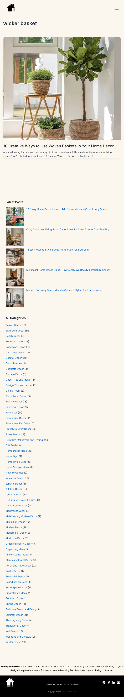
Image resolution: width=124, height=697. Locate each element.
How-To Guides (14, 472)
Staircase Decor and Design (21, 609)
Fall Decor (11, 412)
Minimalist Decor (15, 521)
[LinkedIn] (113, 682)
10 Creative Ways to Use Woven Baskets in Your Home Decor (58, 146)
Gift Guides (12, 445)
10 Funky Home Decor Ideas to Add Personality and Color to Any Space (66, 209)
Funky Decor (13, 434)
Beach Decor (13, 335)
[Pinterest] (104, 682)
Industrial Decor (15, 478)
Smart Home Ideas (16, 592)
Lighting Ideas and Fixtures (21, 500)
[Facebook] (108, 682)
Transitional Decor (16, 625)
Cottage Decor (14, 374)
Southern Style (14, 598)
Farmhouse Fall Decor (18, 423)
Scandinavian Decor (17, 581)
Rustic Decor (13, 571)
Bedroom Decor (15, 341)
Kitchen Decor (14, 489)
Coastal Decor (14, 357)
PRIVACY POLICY (63, 684)
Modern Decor (14, 527)
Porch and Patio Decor (18, 565)
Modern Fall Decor (16, 532)
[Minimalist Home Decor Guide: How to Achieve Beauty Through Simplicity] (15, 277)
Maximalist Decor (15, 510)
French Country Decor (18, 428)
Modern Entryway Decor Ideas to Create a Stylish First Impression (64, 290)
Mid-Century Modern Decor (21, 516)
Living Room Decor (16, 505)
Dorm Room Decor (16, 396)
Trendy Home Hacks (69, 692)
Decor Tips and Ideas (18, 379)
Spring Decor (13, 603)
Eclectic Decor (14, 401)
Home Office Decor (16, 461)
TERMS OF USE (50, 684)
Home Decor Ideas (16, 450)
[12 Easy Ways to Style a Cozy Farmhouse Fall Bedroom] (15, 257)
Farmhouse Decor (16, 418)
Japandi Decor (14, 483)
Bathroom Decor (15, 330)
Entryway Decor (15, 407)
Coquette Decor (15, 368)
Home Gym (12, 456)
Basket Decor (13, 325)
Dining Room (13, 390)
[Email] (118, 682)
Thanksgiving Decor (17, 620)
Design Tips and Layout (19, 385)
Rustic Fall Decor (15, 576)
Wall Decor (12, 631)
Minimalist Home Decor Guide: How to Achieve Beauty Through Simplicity (68, 269)
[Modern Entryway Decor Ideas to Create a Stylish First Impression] (15, 297)
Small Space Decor (16, 587)
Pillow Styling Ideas (17, 554)
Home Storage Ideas (17, 467)
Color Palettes (14, 363)
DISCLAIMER (75, 684)
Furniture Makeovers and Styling (24, 439)
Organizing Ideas (15, 549)
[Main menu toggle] (116, 8)
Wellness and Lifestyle (18, 636)
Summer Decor (14, 614)
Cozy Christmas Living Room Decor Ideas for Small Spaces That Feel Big (67, 229)
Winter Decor (13, 642)
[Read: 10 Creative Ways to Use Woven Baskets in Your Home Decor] (62, 88)
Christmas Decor (15, 352)
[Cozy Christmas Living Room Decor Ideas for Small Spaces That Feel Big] (15, 237)
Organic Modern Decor (19, 543)
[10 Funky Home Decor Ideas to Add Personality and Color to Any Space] (15, 216)
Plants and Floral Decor (19, 560)
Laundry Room (14, 494)
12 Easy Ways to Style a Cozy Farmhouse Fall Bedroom (57, 249)
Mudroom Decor (15, 538)
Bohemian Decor (15, 346)
